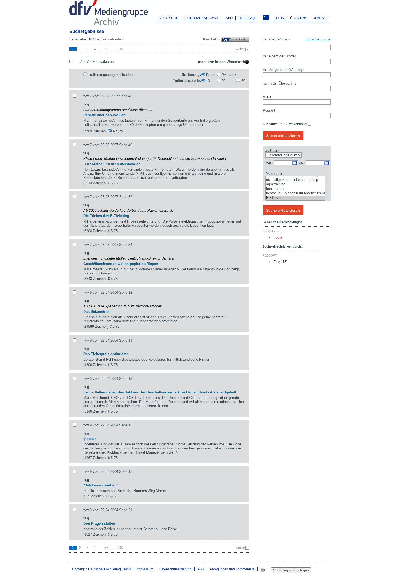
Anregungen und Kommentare (232, 569)
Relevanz (228, 75)
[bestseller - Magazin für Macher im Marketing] (295, 193)
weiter (240, 49)
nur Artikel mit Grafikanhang (285, 124)
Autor (267, 97)
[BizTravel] (295, 198)
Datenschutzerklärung (175, 569)
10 (208, 81)
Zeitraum (272, 150)
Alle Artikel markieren (97, 62)
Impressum (145, 569)
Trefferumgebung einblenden (110, 75)
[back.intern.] (295, 189)
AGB (200, 569)
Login (279, 18)
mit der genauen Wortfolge (283, 70)
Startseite (168, 18)
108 (120, 49)
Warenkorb (237, 39)
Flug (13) (280, 262)
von (268, 162)
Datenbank (273, 174)
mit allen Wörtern (276, 39)
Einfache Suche (317, 39)
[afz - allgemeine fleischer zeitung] (295, 180)
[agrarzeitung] (295, 184)
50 (243, 81)
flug (276, 237)
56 (106, 49)
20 (223, 81)
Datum (211, 75)
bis (301, 162)
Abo (229, 18)
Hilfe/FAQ (246, 18)
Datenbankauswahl (202, 18)
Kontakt (320, 18)
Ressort (269, 110)
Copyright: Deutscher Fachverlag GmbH (101, 569)
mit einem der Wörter (279, 56)
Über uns (298, 18)
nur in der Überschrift (279, 83)
